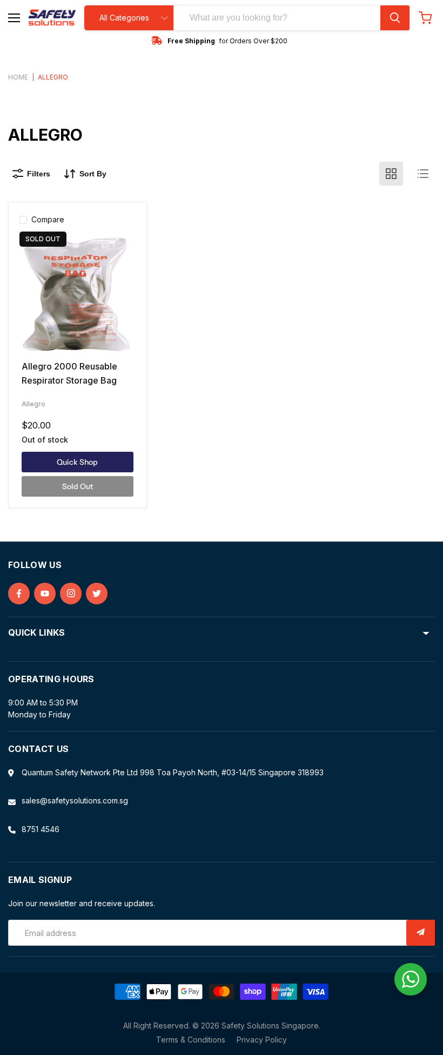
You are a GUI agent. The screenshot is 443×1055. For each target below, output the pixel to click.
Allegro (33, 404)
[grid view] (391, 174)
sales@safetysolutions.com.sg (75, 800)
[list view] (423, 174)
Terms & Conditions (190, 1039)
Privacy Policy (262, 1039)
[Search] (395, 17)
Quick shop (77, 462)
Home (18, 77)
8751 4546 (40, 829)
